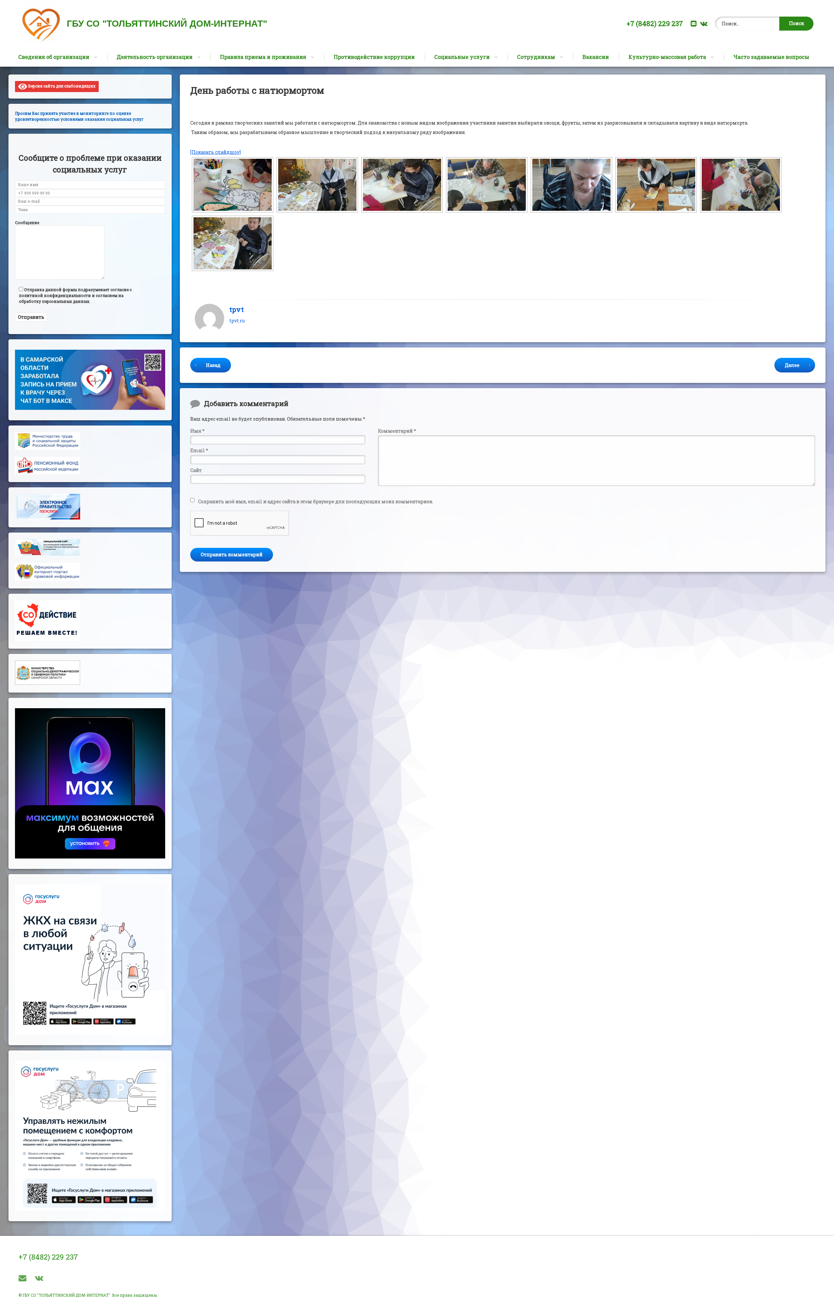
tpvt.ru (237, 321)
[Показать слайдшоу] (215, 152)
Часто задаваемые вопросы (771, 56)
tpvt (236, 309)
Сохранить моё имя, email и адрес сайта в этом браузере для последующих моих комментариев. (315, 501)
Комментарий (397, 431)
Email (199, 450)
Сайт (196, 470)
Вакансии (595, 56)
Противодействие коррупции (374, 56)
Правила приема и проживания (263, 56)
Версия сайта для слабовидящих (61, 85)
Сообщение (27, 222)
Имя (197, 431)
